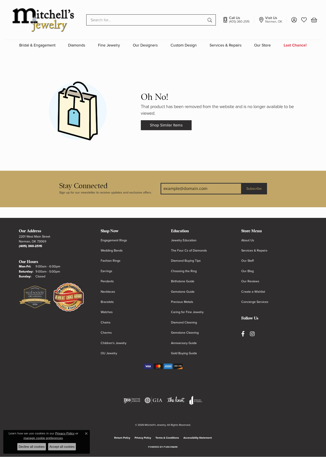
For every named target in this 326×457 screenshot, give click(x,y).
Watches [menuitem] (107, 312)
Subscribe (254, 188)
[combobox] (146, 20)
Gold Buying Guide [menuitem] (184, 353)
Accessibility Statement (197, 437)
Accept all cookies (62, 446)
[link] (238, 19)
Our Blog (247, 271)
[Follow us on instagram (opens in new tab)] (252, 334)
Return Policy (122, 437)
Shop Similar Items (166, 125)
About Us (247, 240)
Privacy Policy (143, 437)
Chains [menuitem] (105, 322)
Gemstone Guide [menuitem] (182, 292)
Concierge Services (254, 302)
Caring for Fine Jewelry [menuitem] (187, 312)
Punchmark (171, 447)
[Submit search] (210, 20)
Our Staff (247, 261)
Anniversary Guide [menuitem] (184, 343)
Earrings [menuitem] (106, 271)
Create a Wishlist (253, 292)
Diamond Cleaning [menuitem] (184, 322)
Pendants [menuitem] (107, 281)
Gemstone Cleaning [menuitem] (185, 333)
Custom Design (184, 45)
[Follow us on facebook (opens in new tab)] (243, 334)
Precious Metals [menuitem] (182, 302)
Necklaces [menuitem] (108, 292)
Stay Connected (83, 186)
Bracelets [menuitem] (107, 302)
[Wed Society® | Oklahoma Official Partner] (35, 297)
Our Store (262, 45)
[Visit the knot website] (176, 400)
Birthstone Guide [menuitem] (182, 281)
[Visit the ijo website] (132, 400)
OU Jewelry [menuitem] (109, 353)
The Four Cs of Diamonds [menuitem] (189, 250)
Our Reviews (250, 281)
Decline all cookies (32, 446)
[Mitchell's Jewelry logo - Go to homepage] (43, 20)
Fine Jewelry (109, 45)
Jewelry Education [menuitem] (183, 240)
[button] (294, 19)
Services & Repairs (226, 45)
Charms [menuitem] (106, 333)
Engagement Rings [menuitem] (114, 240)
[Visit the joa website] (195, 400)
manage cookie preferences (43, 438)
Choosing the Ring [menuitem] (184, 271)
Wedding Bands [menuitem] (112, 250)
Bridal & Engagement (37, 45)
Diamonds (76, 45)
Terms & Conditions (167, 437)
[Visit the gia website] (153, 400)
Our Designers (145, 45)
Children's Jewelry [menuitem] (113, 343)
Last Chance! (295, 45)
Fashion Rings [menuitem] (110, 261)
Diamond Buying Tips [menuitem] (186, 261)
